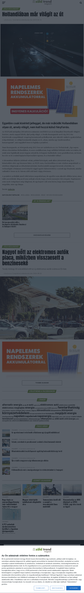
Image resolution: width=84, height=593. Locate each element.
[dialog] (42, 569)
